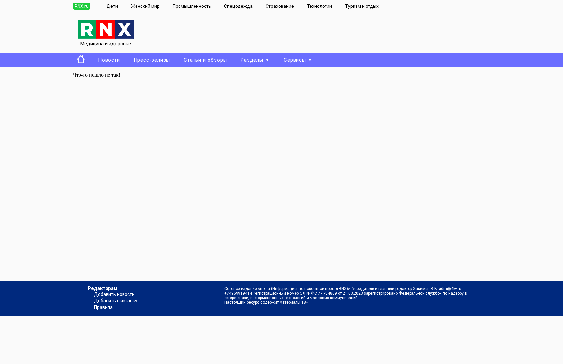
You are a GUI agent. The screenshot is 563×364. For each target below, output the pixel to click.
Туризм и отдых (362, 6)
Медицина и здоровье (105, 44)
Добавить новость (114, 294)
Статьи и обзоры (205, 60)
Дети (112, 6)
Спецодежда (238, 6)
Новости (109, 60)
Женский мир (145, 6)
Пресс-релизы (152, 60)
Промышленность (192, 6)
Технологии (319, 6)
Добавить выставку (115, 300)
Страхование (280, 6)
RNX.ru (82, 6)
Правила (103, 307)
